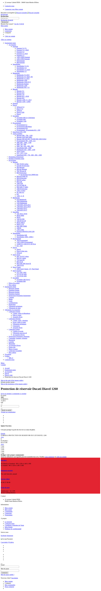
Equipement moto (10, 370)
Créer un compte (10, 36)
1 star (2, 453)
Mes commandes (10, 585)
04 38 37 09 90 (19, 24)
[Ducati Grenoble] (27, 13)
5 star (2, 446)
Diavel (7, 373)
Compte (3, 365)
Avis (2, 437)
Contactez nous (9, 6)
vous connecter (49, 457)
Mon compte (9, 29)
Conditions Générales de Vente (14, 525)
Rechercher (4, 14)
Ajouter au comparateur (8, 412)
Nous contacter (9, 587)
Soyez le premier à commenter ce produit (13, 393)
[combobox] (10, 18)
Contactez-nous (9, 523)
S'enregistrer (8, 515)
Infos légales (9, 527)
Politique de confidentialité (13, 529)
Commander (8, 511)
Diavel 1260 (8, 375)
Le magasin (8, 522)
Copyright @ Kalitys (7, 542)
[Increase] (1, 408)
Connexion (8, 31)
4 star (2, 448)
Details (3, 433)
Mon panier (8, 510)
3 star (2, 449)
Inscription (14, 578)
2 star (2, 451)
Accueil (7, 368)
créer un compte (61, 457)
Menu (2, 363)
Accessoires (8, 372)
